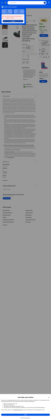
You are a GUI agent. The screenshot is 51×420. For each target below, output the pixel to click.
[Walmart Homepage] (5, 3)
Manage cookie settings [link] (25, 417)
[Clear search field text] (43, 2)
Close (25, 414)
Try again (13, 21)
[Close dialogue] (49, 397)
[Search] (45, 3)
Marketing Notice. (18, 409)
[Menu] (2, 3)
